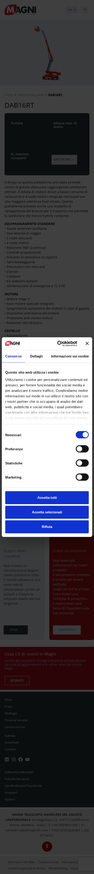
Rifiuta (47, 527)
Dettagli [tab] (36, 356)
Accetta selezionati (47, 512)
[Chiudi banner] (87, 343)
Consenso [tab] (13, 356)
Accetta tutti (47, 497)
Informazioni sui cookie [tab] (70, 356)
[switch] (82, 449)
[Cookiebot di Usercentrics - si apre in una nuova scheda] (58, 344)
